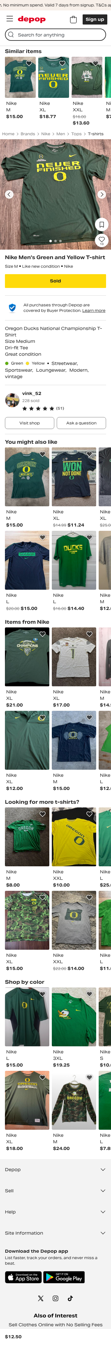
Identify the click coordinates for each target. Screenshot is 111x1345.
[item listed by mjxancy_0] (27, 1100)
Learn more (93, 310)
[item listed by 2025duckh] (27, 740)
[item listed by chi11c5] (74, 1016)
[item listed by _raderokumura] (27, 560)
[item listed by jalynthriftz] (74, 656)
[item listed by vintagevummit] (74, 740)
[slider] (55, 194)
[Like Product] (29, 63)
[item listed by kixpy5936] (74, 836)
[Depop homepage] (32, 19)
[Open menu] (9, 18)
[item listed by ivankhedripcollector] (27, 656)
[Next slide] (101, 194)
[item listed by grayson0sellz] (74, 476)
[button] (64, 408)
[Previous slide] (9, 194)
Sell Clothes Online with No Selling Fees (56, 1325)
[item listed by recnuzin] (74, 1100)
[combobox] (55, 35)
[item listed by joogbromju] (74, 920)
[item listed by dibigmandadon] (74, 560)
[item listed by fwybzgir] (27, 836)
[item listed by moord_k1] (27, 1016)
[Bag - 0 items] (73, 19)
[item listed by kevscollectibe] (27, 476)
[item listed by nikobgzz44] (27, 920)
